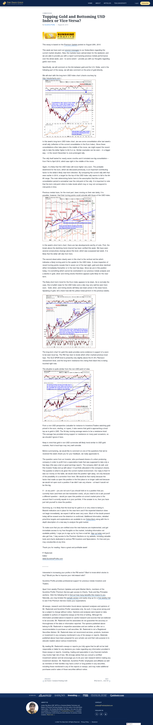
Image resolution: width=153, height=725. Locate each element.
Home (90, 3)
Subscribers (90, 519)
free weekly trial (104, 597)
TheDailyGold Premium (67, 711)
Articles (107, 3)
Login (137, 3)
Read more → (51, 715)
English (130, 724)
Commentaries (47, 13)
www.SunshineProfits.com (52, 558)
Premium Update (70, 44)
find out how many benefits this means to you (87, 595)
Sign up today (96, 533)
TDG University (120, 3)
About (98, 3)
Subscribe (145, 3)
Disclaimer (95, 722)
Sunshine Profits (50, 25)
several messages (72, 50)
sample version (73, 597)
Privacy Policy (85, 722)
